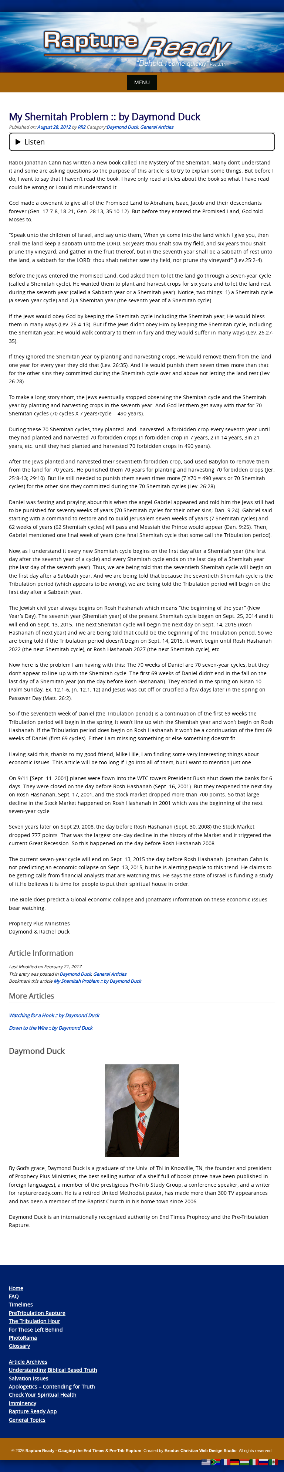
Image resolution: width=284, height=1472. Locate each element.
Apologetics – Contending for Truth (52, 1386)
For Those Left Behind (36, 1329)
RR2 (81, 127)
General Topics (27, 1419)
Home (16, 1288)
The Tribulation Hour (34, 1321)
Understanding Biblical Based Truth (53, 1369)
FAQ (14, 1296)
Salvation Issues (28, 1378)
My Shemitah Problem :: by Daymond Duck (97, 981)
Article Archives (28, 1361)
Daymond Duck (122, 127)
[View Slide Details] (142, 42)
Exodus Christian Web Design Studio (201, 1450)
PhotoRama (23, 1337)
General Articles (156, 127)
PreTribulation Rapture (37, 1312)
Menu (142, 82)
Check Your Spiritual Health (43, 1394)
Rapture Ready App (33, 1411)
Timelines (21, 1304)
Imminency (22, 1403)
